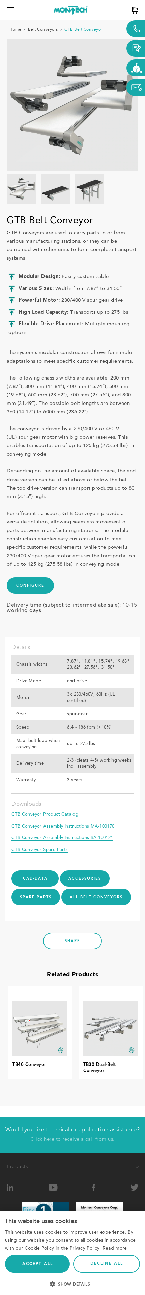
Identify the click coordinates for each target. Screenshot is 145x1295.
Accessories (84, 879)
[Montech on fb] (94, 1188)
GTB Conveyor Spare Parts (39, 850)
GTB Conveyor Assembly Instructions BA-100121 (62, 838)
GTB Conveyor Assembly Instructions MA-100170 (63, 826)
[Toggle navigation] (10, 10)
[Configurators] (135, 67)
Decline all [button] (106, 1264)
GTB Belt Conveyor (83, 30)
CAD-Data (35, 879)
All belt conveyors (96, 897)
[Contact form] (135, 48)
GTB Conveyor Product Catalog (44, 814)
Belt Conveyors (43, 30)
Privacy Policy (84, 1248)
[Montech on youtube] (53, 1188)
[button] (72, 1283)
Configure (30, 586)
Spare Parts (36, 897)
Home (15, 30)
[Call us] (135, 28)
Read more (115, 1248)
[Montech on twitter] (134, 1188)
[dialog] (72, 1253)
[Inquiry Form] (135, 87)
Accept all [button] (37, 1264)
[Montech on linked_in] (10, 1188)
